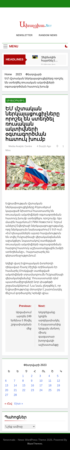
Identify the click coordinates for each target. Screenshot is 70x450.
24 (40, 390)
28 (15, 394)
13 (6, 385)
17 (40, 385)
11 (49, 380)
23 (32, 390)
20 (6, 390)
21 (15, 390)
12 (58, 380)
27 (6, 394)
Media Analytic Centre (20, 146)
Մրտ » (18, 403)
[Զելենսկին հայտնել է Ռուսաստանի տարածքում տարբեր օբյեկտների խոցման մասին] (35, 57)
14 (15, 385)
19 (58, 385)
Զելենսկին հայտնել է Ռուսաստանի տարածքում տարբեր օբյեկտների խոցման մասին (51, 59)
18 (49, 385)
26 (58, 390)
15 (23, 385)
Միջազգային (16, 100)
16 (32, 385)
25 (49, 390)
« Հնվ (8, 403)
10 (40, 380)
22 (23, 390)
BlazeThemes (34, 443)
